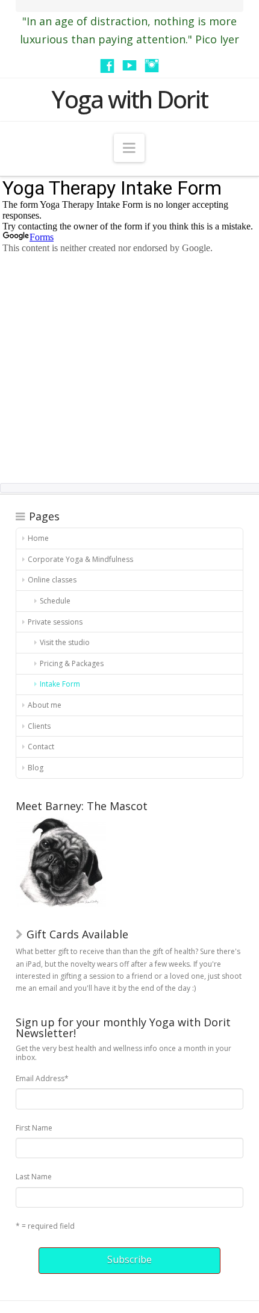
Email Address (42, 1078)
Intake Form (60, 684)
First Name (34, 1128)
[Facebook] (107, 65)
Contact (41, 746)
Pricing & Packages (72, 663)
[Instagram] (152, 65)
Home (38, 538)
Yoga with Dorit (129, 99)
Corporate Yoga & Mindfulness (80, 559)
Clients (39, 726)
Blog (35, 768)
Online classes (52, 580)
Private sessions (55, 622)
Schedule (55, 601)
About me (44, 705)
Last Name (34, 1176)
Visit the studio (65, 642)
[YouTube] (129, 65)
